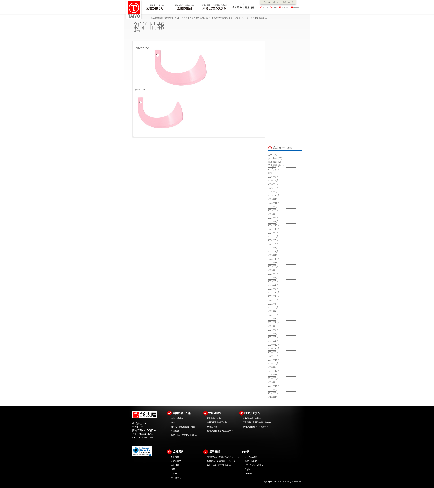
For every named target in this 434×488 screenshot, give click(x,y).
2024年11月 (274, 229)
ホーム (265, 7)
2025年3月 (273, 221)
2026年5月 (273, 188)
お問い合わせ (251, 461)
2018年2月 (273, 367)
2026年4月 (273, 191)
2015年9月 (273, 382)
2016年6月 (273, 378)
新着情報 (169, 18)
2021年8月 (273, 330)
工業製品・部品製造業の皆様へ (257, 422)
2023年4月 (273, 285)
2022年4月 (273, 311)
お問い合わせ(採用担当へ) (219, 465)
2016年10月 (274, 374)
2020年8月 (273, 352)
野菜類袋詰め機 (214, 418)
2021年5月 (273, 337)
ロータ (174, 422)
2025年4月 (273, 218)
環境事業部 (274, 165)
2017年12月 (274, 371)
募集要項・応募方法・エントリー (222, 461)
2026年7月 (273, 180)
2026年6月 (273, 184)
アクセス (175, 473)
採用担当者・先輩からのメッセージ (223, 457)
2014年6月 (273, 393)
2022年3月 (273, 315)
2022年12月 (274, 292)
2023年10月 (274, 262)
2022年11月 (274, 296)
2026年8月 (273, 177)
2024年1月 (273, 251)
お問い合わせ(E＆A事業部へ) (256, 427)
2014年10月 (274, 386)
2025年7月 (273, 206)
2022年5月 (273, 307)
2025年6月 (273, 210)
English (274, 7)
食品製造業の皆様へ (252, 418)
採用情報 (272, 162)
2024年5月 (273, 240)
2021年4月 (273, 341)
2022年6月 (273, 303)
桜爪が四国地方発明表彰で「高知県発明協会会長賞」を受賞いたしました (219, 18)
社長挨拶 (175, 457)
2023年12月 (274, 255)
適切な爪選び (177, 418)
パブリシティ (275, 169)
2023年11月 (274, 259)
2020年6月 (273, 356)
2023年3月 (273, 289)
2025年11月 (274, 199)
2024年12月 (274, 225)
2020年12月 (274, 345)
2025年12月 (274, 195)
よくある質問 (251, 457)
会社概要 (175, 465)
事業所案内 (176, 477)
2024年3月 (273, 247)
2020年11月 (274, 348)
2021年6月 (273, 333)
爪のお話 (175, 431)
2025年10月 (274, 203)
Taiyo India (285, 7)
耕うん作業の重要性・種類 (183, 427)
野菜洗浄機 (212, 427)
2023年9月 (273, 266)
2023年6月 (273, 277)
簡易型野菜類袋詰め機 (217, 422)
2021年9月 (273, 326)
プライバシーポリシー (255, 465)
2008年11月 (274, 397)
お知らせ (179, 18)
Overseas (296, 7)
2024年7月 (273, 233)
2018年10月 (274, 359)
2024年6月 (273, 236)
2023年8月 (273, 270)
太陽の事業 (176, 461)
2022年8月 (273, 300)
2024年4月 (273, 244)
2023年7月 (273, 274)
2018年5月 (273, 363)
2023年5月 (273, 281)
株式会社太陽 (157, 18)
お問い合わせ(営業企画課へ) (184, 435)
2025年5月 (273, 214)
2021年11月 (274, 322)
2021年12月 (274, 318)
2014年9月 (273, 389)
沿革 (173, 469)
